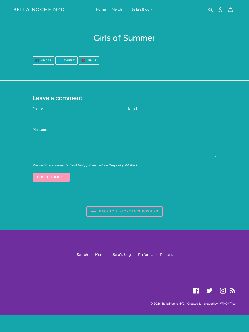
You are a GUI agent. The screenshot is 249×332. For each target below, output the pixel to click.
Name (38, 108)
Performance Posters (155, 255)
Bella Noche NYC (39, 9)
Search (82, 255)
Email (132, 108)
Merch (100, 255)
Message (40, 129)
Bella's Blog (122, 255)
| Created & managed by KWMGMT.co (211, 303)
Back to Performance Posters (128, 211)
